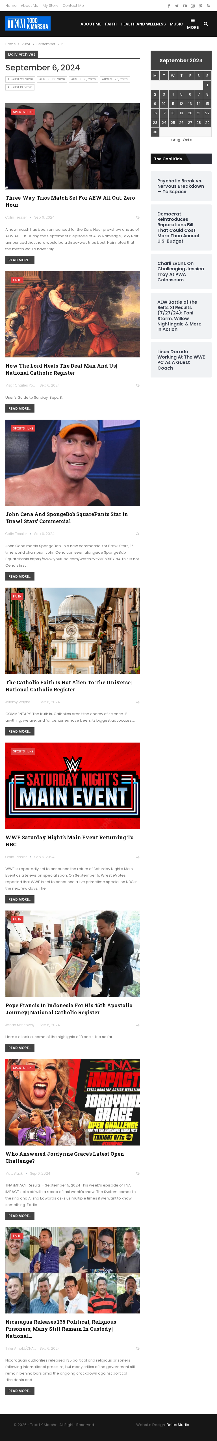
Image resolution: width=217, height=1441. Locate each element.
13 (190, 103)
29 (207, 122)
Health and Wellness (143, 24)
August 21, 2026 (83, 79)
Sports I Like (23, 112)
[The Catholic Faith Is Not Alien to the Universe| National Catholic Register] (72, 631)
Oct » (187, 140)
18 (173, 113)
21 (198, 113)
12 (181, 103)
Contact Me (73, 5)
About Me (29, 5)
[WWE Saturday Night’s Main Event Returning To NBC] (72, 786)
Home (11, 5)
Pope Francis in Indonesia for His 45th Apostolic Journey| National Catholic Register (68, 1009)
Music (176, 24)
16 (155, 113)
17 (164, 113)
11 (173, 103)
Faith (111, 24)
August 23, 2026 (20, 79)
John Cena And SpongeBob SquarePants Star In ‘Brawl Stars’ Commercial (66, 518)
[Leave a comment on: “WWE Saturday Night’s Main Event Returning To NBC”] (138, 857)
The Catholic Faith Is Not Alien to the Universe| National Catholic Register (68, 686)
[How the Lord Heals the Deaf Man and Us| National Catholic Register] (72, 314)
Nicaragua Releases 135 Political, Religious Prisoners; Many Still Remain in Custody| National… (60, 1328)
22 (207, 113)
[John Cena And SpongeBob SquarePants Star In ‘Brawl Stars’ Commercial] (72, 463)
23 (155, 122)
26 (181, 122)
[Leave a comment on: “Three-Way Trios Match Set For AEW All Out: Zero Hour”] (138, 217)
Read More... (19, 260)
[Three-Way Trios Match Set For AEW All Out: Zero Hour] (72, 146)
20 (190, 113)
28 (198, 122)
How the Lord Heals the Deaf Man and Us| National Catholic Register (61, 369)
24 (164, 122)
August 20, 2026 (115, 79)
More (193, 27)
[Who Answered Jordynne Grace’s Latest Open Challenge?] (72, 1102)
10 (164, 103)
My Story (50, 5)
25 (173, 122)
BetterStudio (178, 1424)
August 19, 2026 (20, 87)
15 (207, 103)
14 (199, 103)
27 (190, 122)
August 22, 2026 (52, 79)
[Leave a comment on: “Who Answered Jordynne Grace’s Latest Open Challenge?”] (138, 1173)
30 (155, 132)
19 (181, 113)
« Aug (175, 140)
